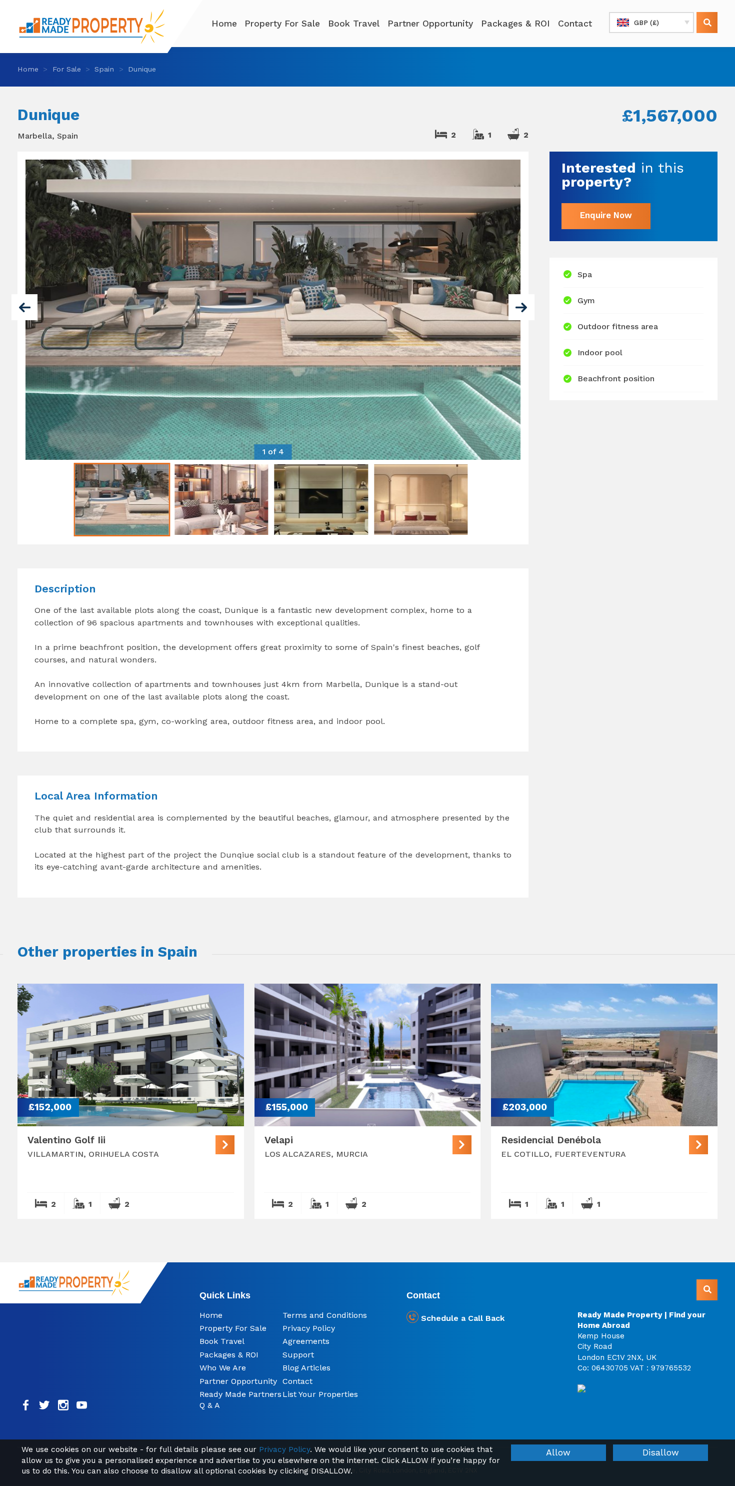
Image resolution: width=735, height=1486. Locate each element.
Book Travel (354, 24)
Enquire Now (606, 216)
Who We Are (223, 1367)
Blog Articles (306, 1367)
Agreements (306, 1341)
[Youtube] (82, 1405)
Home (224, 24)
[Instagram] (63, 1405)
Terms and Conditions (324, 1315)
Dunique (142, 69)
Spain (104, 69)
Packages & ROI (515, 24)
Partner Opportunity (430, 24)
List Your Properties (320, 1394)
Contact (575, 24)
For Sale (66, 69)
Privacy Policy (308, 1328)
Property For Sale (282, 24)
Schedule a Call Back (461, 1318)
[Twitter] (44, 1405)
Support (298, 1354)
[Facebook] (26, 1405)
